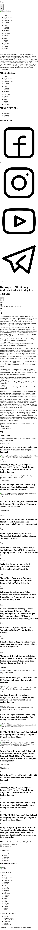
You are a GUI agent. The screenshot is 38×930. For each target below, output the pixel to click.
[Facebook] (19, 161)
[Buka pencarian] (0, 1)
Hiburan (6, 37)
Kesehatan (6, 22)
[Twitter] (0, 163)
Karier (5, 41)
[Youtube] (19, 239)
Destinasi (6, 28)
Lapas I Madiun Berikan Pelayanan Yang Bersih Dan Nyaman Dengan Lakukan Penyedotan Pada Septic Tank (17, 377)
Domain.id (6, 117)
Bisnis (5, 25)
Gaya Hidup (7, 33)
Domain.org (7, 115)
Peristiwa (6, 19)
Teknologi (6, 30)
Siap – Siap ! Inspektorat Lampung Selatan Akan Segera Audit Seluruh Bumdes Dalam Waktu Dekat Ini (16, 580)
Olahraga (6, 27)
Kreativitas (7, 45)
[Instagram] (19, 201)
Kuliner (6, 46)
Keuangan (6, 43)
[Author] (2, 301)
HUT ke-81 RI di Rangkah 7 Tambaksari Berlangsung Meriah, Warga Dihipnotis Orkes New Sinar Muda (19, 62)
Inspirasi (6, 40)
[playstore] (3, 868)
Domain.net (7, 113)
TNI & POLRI (8, 17)
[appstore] (3, 867)
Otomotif (6, 35)
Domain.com (7, 112)
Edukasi (6, 24)
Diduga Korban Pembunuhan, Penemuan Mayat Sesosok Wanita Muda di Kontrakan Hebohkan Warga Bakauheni (18, 521)
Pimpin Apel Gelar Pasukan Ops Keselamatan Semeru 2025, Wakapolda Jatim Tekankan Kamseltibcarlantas (17, 339)
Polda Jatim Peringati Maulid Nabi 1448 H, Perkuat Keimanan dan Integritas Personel (18, 449)
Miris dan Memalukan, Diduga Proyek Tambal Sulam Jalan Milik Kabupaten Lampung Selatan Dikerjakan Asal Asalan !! (19, 551)
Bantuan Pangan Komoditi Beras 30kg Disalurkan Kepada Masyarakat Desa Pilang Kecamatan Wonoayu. (18, 60)
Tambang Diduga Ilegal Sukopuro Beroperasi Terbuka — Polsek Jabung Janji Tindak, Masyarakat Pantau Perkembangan (18, 57)
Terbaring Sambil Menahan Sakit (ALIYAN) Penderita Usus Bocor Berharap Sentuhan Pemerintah (15, 566)
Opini (5, 38)
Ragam (6, 32)
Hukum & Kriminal (9, 20)
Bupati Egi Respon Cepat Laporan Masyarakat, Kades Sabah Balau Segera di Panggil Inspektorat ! (18, 535)
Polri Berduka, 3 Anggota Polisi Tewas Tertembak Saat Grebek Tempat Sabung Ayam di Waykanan (18, 644)
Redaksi (2, 302)
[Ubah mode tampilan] (2, 7)
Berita (5, 15)
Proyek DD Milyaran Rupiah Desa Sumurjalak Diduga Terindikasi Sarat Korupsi (17, 630)
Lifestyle (6, 48)
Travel (5, 50)
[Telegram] (19, 278)
